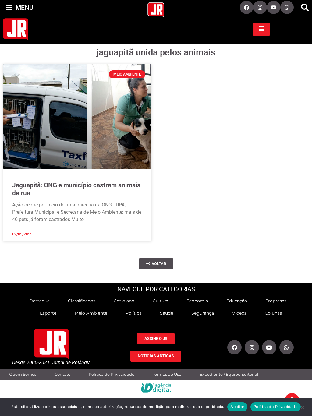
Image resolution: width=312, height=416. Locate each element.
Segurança (202, 313)
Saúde (166, 313)
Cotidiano (124, 301)
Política (134, 313)
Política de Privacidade (111, 374)
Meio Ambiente (91, 313)
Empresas (275, 301)
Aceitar (237, 406)
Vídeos (239, 313)
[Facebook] (246, 7)
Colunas (273, 313)
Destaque (39, 301)
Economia (197, 301)
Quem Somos (22, 374)
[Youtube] (273, 7)
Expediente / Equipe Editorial (229, 374)
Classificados (81, 301)
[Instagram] (260, 7)
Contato (62, 374)
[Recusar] (302, 406)
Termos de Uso (167, 374)
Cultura (160, 301)
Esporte (48, 313)
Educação (236, 301)
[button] (305, 8)
